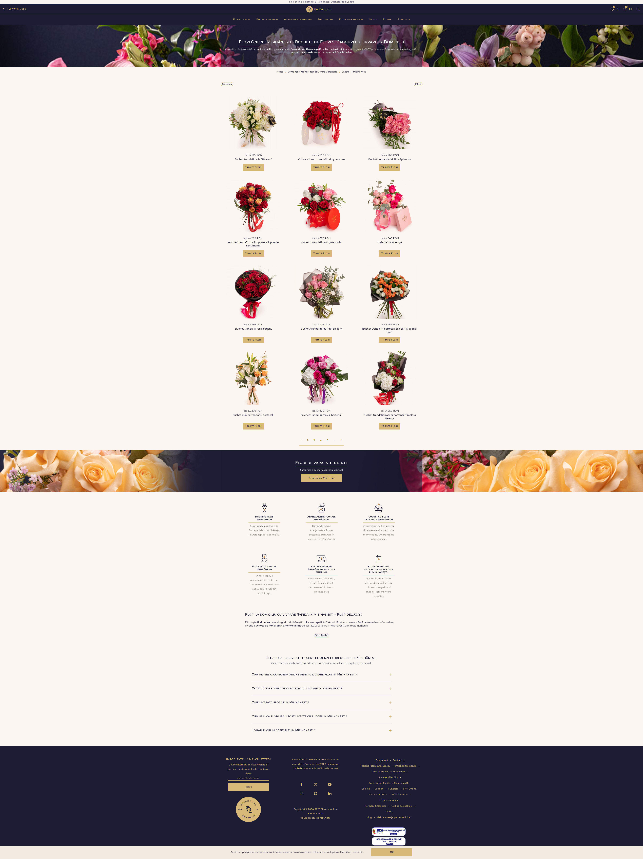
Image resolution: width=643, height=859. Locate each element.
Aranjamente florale (298, 19)
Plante (387, 19)
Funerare (403, 19)
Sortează (227, 84)
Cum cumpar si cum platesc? (388, 772)
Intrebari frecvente (406, 766)
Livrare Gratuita (378, 795)
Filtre (418, 84)
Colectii (366, 789)
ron (631, 9)
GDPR (389, 812)
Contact (397, 760)
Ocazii (373, 19)
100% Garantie (400, 795)
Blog (370, 817)
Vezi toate (321, 635)
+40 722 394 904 (16, 9)
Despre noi (382, 760)
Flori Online (409, 789)
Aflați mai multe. (354, 852)
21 (341, 440)
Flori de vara (242, 19)
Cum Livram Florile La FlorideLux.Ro (389, 783)
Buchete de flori (267, 19)
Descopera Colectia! (321, 478)
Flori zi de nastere (351, 19)
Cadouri (379, 789)
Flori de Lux (325, 19)
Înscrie (248, 787)
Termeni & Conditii (376, 806)
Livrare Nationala (389, 800)
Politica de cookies (401, 806)
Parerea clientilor (389, 777)
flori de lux (318, 9)
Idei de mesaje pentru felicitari (394, 817)
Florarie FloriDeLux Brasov (376, 766)
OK (392, 852)
